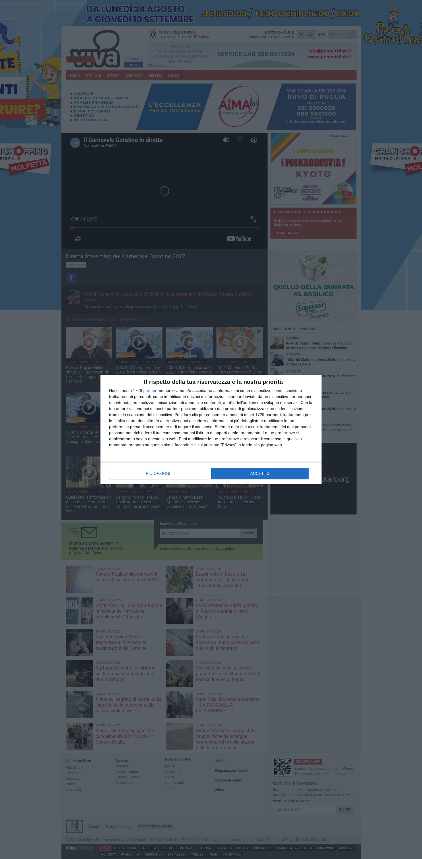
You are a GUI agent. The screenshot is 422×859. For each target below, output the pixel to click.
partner (149, 390)
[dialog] (211, 429)
